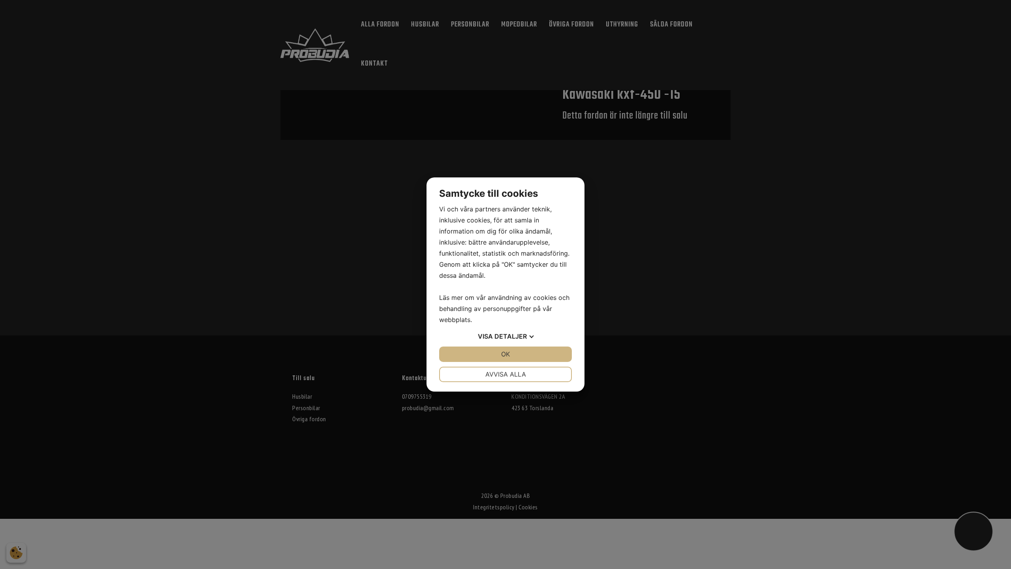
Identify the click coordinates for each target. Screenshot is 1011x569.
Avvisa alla (505, 374)
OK (505, 354)
